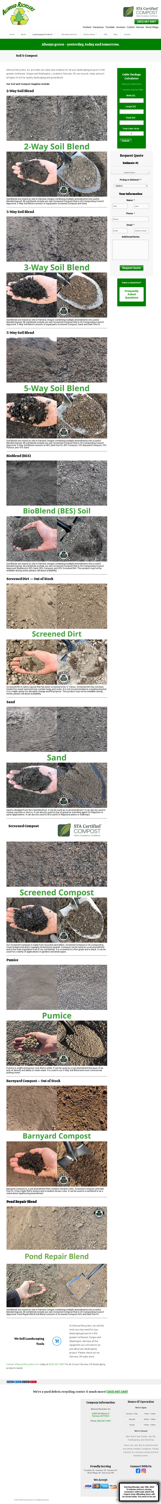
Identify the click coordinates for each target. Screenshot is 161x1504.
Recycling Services (69, 34)
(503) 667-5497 (146, 21)
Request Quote (131, 268)
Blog (115, 34)
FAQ (105, 34)
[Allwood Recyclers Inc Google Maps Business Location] (40, 1448)
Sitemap (118, 1500)
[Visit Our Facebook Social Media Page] (138, 1471)
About (23, 34)
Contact (127, 34)
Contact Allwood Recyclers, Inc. (22, 1364)
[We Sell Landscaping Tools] (56, 1341)
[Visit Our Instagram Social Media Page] (143, 1471)
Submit (125, 141)
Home (12, 34)
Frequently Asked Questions (131, 294)
